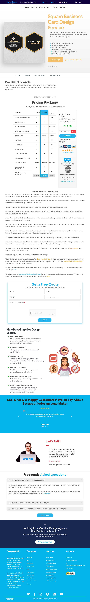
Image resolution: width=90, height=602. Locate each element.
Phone (12, 297)
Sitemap (29, 584)
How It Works (30, 566)
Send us (44, 320)
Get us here (46, 493)
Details (27, 75)
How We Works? (40, 75)
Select (37, 175)
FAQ (28, 569)
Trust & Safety (30, 572)
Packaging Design (51, 572)
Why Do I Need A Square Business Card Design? (29, 503)
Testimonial (30, 563)
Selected (44, 175)
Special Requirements (17, 303)
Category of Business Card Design (30, 274)
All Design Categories (52, 581)
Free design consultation (58, 465)
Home (27, 7)
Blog (28, 560)
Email (48, 291)
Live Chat (70, 568)
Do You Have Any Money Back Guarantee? (27, 480)
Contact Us (69, 557)
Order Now (67, 136)
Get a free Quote (55, 75)
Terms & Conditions (32, 581)
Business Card (50, 560)
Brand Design (50, 575)
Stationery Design (51, 578)
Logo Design (49, 557)
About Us (29, 557)
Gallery (55, 7)
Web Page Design (51, 563)
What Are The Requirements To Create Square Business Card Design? (37, 509)
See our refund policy (67, 181)
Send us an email (62, 454)
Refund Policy (30, 578)
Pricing (62, 7)
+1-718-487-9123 (55, 461)
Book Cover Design (51, 569)
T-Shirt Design (50, 566)
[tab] (45, 480)
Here (15, 270)
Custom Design (45, 7)
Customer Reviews (67, 152)
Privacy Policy (30, 575)
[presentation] (19, 416)
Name (12, 291)
